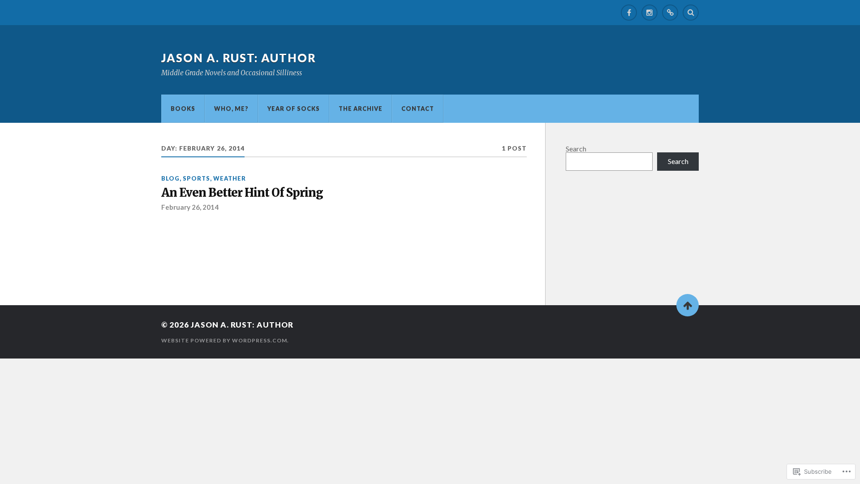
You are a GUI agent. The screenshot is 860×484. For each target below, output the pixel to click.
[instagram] (649, 12)
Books (183, 108)
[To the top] (687, 305)
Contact (417, 108)
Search (576, 148)
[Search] (691, 12)
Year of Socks (293, 108)
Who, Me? (231, 108)
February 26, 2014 (190, 207)
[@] (670, 12)
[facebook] (629, 12)
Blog (170, 178)
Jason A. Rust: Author (238, 58)
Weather (229, 178)
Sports (196, 178)
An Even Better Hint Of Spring (242, 193)
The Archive (361, 108)
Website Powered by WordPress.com (224, 340)
